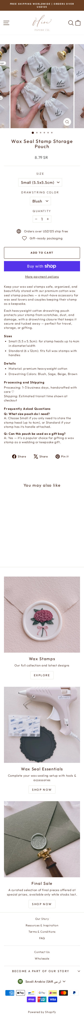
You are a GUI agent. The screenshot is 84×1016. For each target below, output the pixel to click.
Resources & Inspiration (42, 925)
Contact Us (42, 952)
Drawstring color (40, 192)
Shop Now (42, 789)
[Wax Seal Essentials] (42, 725)
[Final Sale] (42, 839)
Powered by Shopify (42, 1012)
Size (40, 173)
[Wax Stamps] (42, 615)
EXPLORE (42, 675)
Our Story (42, 918)
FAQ (42, 938)
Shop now (42, 904)
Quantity (42, 211)
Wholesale (42, 958)
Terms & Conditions (42, 931)
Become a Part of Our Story (40, 971)
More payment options (42, 276)
